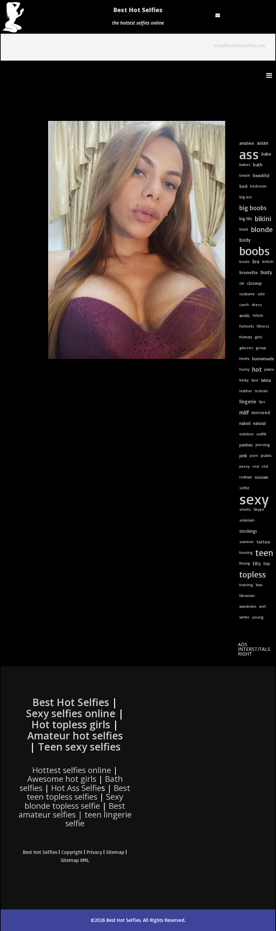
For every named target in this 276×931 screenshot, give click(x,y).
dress (257, 304)
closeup (254, 283)
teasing (246, 552)
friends (245, 336)
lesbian (261, 390)
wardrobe (247, 606)
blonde (262, 229)
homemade (263, 358)
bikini (263, 218)
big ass (245, 196)
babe (266, 154)
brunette (248, 272)
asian (262, 143)
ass (249, 153)
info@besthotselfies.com (239, 45)
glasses (246, 347)
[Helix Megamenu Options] (270, 75)
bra (256, 261)
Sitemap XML (75, 860)
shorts (245, 509)
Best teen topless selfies (78, 792)
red (265, 466)
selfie (244, 487)
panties (246, 444)
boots (244, 261)
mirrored (260, 412)
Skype (258, 509)
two (259, 584)
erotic (244, 315)
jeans (269, 369)
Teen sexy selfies (79, 747)
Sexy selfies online (70, 713)
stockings (248, 531)
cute (261, 293)
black (243, 229)
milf (244, 412)
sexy (254, 498)
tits (257, 563)
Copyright (71, 852)
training (246, 584)
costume (247, 293)
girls (259, 336)
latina (266, 380)
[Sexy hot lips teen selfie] (136, 240)
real (255, 466)
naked (244, 423)
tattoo (263, 541)
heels (244, 358)
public (266, 455)
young (258, 617)
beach (244, 175)
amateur (246, 143)
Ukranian (247, 595)
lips (262, 401)
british (268, 261)
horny (244, 369)
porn (254, 455)
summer (246, 541)
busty (266, 272)
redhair (245, 476)
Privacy (94, 852)
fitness (263, 326)
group (261, 347)
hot (257, 369)
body (244, 240)
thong (244, 563)
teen (264, 552)
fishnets (246, 326)
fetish (258, 315)
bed (243, 186)
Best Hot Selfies (138, 10)
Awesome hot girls (61, 778)
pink (243, 455)
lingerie (247, 401)
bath (258, 165)
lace (254, 380)
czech (244, 304)
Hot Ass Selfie (76, 787)
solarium (246, 520)
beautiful (261, 175)
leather (245, 390)
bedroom (258, 186)
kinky (244, 380)
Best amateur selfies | (75, 814)
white (244, 617)
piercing (262, 444)
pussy (244, 466)
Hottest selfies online (71, 769)
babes (244, 164)
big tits (245, 218)
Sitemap (115, 852)
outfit (261, 433)
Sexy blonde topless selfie (74, 801)
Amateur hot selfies (75, 735)
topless (252, 574)
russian (261, 477)
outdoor (246, 433)
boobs (254, 250)
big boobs (253, 208)
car (241, 283)
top (267, 563)
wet (262, 606)
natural (259, 423)
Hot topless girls (70, 724)
